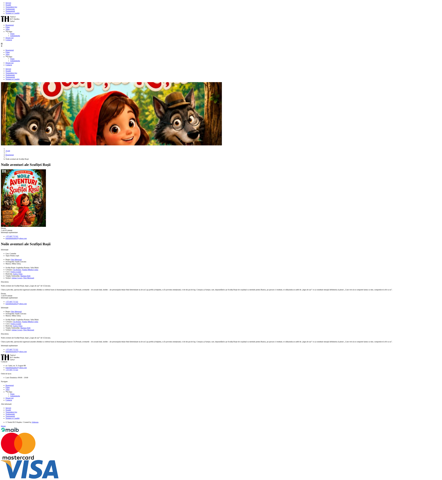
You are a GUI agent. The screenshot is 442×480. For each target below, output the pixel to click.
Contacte (9, 40)
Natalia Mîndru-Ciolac (30, 270)
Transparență (10, 11)
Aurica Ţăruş (17, 274)
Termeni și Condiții (12, 13)
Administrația (15, 36)
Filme (8, 27)
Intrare (3, 426)
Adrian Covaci (17, 278)
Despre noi (9, 38)
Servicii (8, 3)
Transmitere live (11, 7)
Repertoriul (10, 25)
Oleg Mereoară (16, 260)
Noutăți (8, 5)
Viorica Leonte (15, 272)
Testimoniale (10, 9)
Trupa (12, 34)
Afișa (7, 29)
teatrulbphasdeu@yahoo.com (16, 238)
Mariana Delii (25, 276)
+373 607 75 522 (12, 236)
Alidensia (35, 422)
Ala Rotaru (17, 270)
